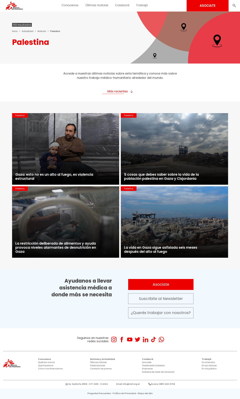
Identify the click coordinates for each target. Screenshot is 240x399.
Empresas (147, 368)
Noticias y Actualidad (102, 359)
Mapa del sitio (145, 393)
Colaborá (147, 359)
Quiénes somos (46, 362)
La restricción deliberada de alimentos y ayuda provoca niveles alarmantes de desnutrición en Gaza (55, 247)
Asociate (161, 284)
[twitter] (137, 339)
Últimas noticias (98, 362)
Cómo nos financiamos (50, 368)
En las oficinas (209, 365)
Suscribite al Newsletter (161, 298)
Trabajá (206, 359)
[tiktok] (153, 339)
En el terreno (208, 362)
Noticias (42, 31)
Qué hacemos (45, 365)
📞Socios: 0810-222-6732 (161, 384)
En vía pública (209, 368)
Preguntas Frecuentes (99, 393)
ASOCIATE (208, 5)
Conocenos (44, 359)
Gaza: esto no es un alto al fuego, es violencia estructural (54, 176)
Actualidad (27, 31)
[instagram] (114, 339)
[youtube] (129, 339)
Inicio (15, 31)
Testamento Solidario (153, 365)
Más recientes (117, 91)
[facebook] (121, 339)
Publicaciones (97, 365)
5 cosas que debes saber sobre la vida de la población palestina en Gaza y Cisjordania (161, 176)
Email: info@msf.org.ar (128, 384)
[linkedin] (145, 339)
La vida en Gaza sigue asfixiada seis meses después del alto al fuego (160, 249)
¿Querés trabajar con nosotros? (161, 312)
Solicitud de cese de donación (158, 371)
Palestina (19, 115)
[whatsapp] (161, 339)
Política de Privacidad (124, 393)
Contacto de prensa (101, 368)
